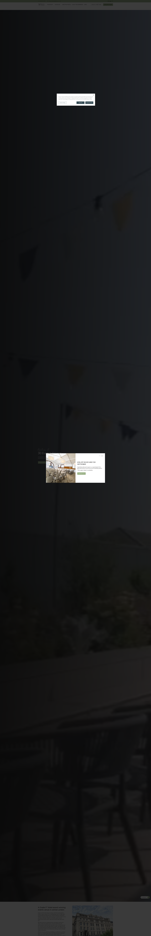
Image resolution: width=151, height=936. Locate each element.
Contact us (81, 473)
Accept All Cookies (89, 102)
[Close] (93, 95)
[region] (76, 100)
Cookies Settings (62, 102)
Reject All (80, 102)
